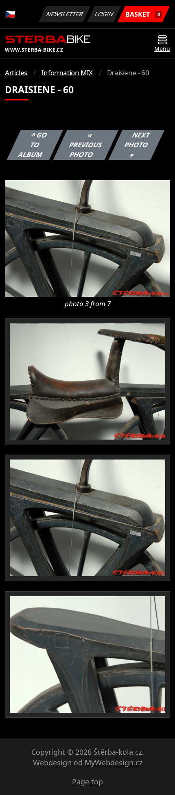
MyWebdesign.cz (113, 762)
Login (104, 14)
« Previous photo (85, 145)
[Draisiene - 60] (87, 237)
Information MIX (67, 72)
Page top (87, 781)
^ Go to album (32, 145)
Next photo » (136, 145)
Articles (16, 72)
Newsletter (65, 14)
